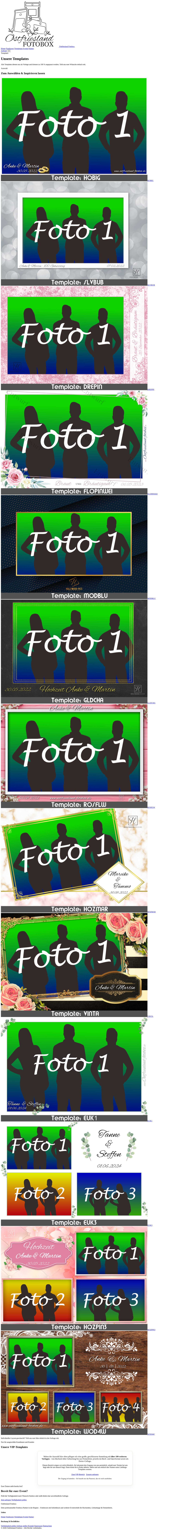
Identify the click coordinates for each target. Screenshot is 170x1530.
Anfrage (4, 51)
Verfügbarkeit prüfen (19, 1500)
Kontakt (31, 1526)
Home (3, 49)
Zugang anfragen (92, 1474)
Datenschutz (47, 1526)
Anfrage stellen (22, 1526)
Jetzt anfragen (6, 1500)
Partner (31, 49)
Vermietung (18, 49)
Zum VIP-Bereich (78, 1474)
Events (25, 49)
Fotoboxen (10, 49)
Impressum (38, 1526)
